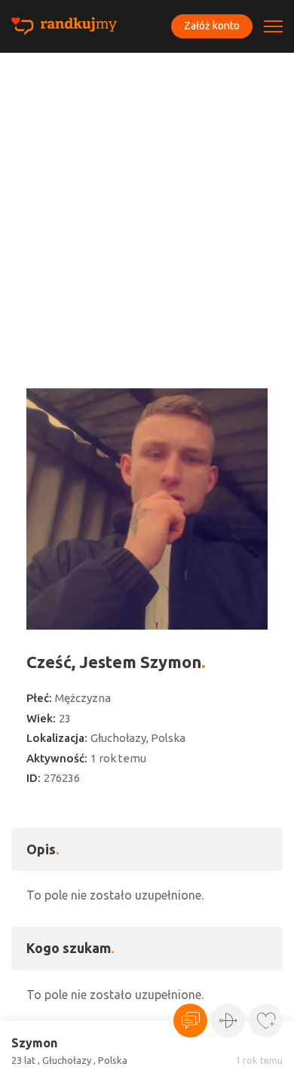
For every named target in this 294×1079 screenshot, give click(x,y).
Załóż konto (212, 26)
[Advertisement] (147, 207)
